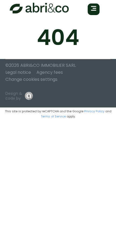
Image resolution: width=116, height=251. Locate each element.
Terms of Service (53, 116)
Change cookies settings (31, 79)
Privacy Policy (94, 111)
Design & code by (13, 96)
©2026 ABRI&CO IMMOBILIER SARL (40, 65)
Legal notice (18, 72)
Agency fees (49, 72)
